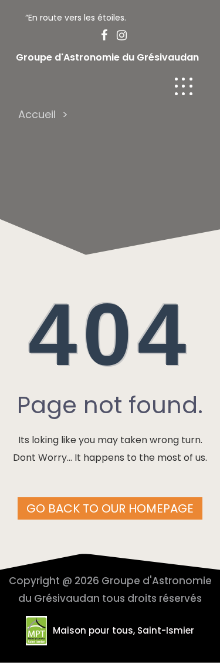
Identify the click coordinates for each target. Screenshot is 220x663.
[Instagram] (118, 35)
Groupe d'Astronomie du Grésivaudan (107, 57)
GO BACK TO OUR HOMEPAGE (110, 508)
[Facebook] (100, 35)
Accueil (37, 114)
